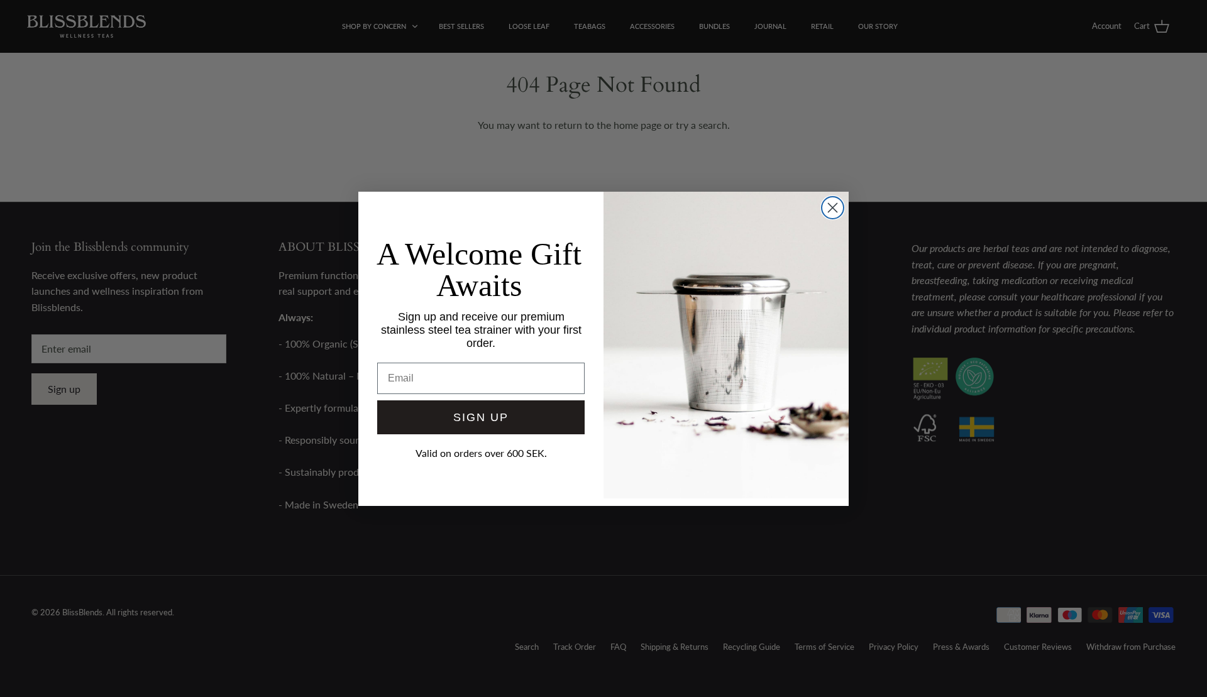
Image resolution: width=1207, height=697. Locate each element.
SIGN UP (481, 417)
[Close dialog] (833, 208)
